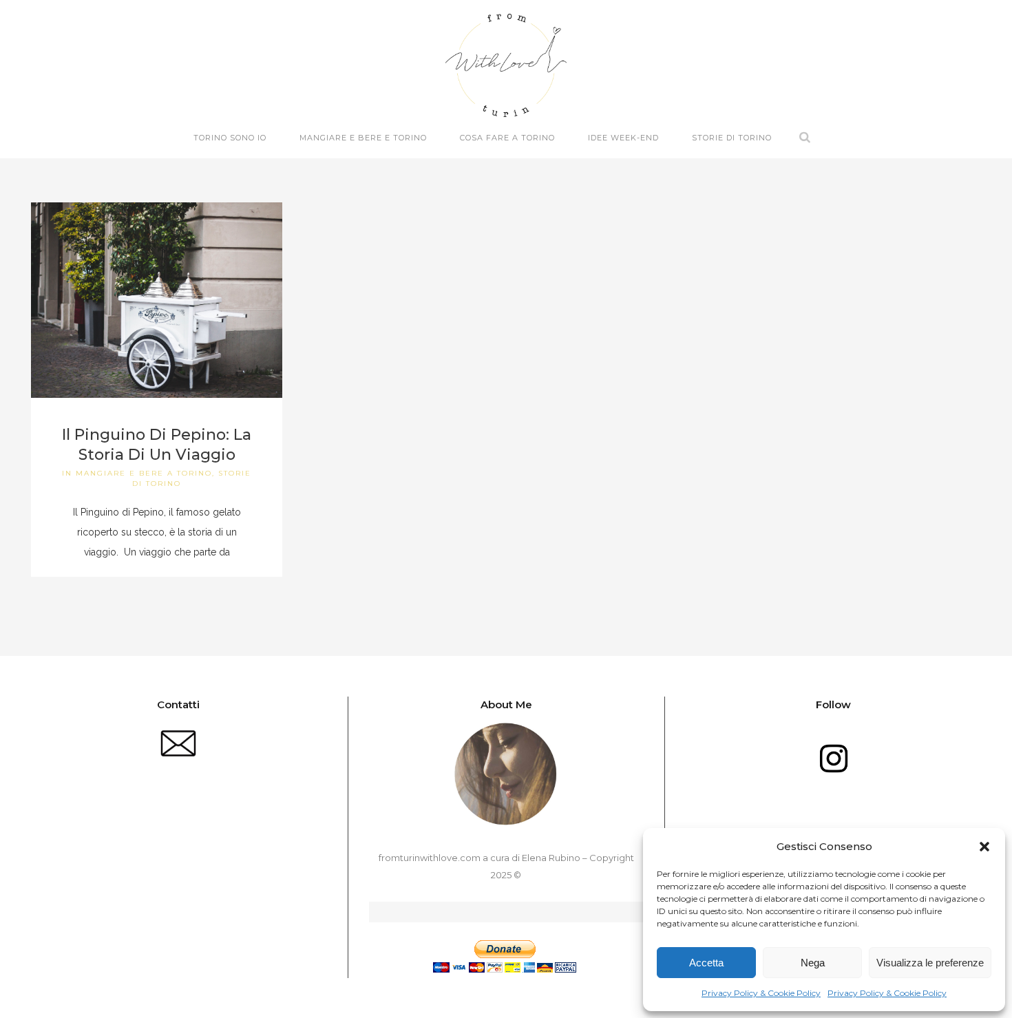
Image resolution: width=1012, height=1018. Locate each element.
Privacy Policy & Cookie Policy (761, 993)
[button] (984, 846)
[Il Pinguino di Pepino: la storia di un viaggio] (156, 300)
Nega (813, 962)
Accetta (706, 962)
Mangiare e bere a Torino (144, 473)
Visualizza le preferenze (930, 962)
